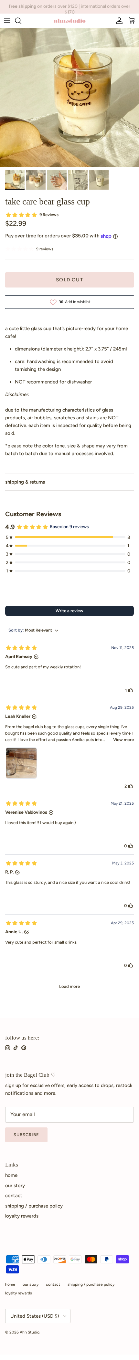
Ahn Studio (29, 1332)
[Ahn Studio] (69, 20)
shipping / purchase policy (34, 1206)
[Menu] (7, 21)
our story (15, 1185)
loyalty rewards (21, 1216)
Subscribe (26, 1134)
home (11, 1175)
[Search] (21, 21)
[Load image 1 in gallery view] (69, 97)
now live (89, 8)
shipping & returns (25, 482)
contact (13, 1195)
